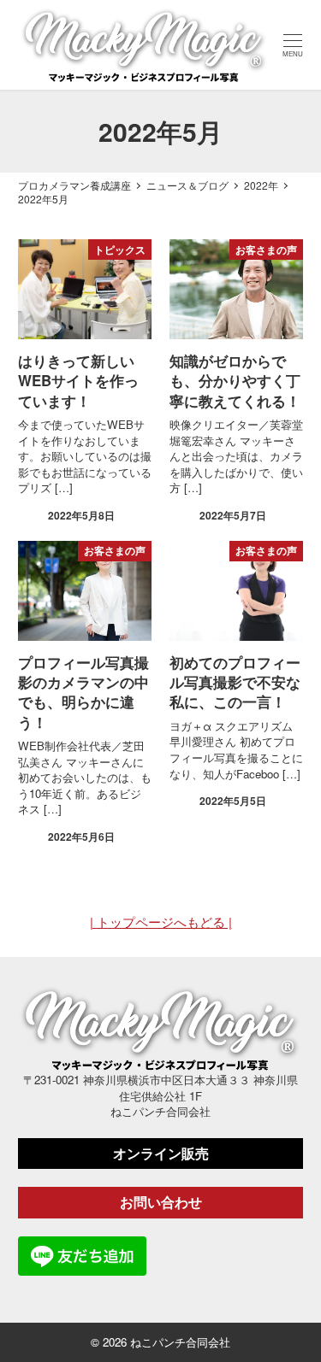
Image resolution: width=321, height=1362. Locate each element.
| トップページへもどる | (161, 922)
